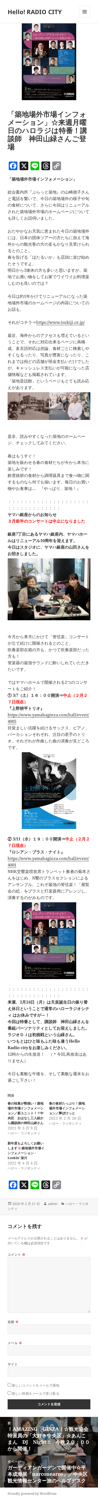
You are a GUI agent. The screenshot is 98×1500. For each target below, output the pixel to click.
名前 (13, 1321)
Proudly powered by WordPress (32, 1493)
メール (15, 1343)
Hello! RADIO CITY (35, 12)
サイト (13, 1364)
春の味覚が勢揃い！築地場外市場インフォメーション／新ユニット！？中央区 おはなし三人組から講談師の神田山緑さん (26, 1113)
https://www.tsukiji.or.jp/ (60, 322)
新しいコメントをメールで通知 (36, 1385)
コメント (17, 1254)
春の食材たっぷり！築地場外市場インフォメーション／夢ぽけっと (67, 1108)
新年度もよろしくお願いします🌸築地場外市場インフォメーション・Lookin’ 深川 (26, 1150)
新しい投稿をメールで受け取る (36, 1393)
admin (52, 1203)
